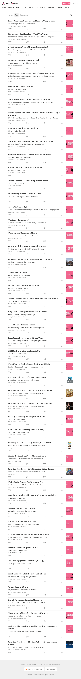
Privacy (39, 664)
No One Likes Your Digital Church (23, 285)
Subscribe (66, 3)
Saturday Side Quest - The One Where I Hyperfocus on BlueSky (32, 643)
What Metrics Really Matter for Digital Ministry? (30, 364)
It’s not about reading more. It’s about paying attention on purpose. (32, 37)
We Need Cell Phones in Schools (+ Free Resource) (31, 73)
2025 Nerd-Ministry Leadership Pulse (25, 351)
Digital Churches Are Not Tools (22, 521)
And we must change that (17, 89)
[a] (69, 379)
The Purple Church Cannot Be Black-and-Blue (29, 99)
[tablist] (18, 15)
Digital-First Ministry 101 (17, 170)
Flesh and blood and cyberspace (19, 157)
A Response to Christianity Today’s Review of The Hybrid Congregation (33, 210)
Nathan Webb (21, 26)
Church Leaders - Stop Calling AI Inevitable (28, 180)
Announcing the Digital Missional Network (23, 196)
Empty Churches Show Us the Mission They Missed (31, 21)
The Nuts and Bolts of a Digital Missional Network (26, 249)
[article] (40, 25)
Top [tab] (16, 15)
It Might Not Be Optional (17, 419)
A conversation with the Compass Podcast (23, 236)
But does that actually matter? (18, 288)
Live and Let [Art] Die (17, 272)
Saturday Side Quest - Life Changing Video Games (31, 469)
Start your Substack (35, 669)
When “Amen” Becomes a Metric (22, 233)
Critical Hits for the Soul (16, 131)
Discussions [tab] (24, 15)
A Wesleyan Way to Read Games (19, 563)
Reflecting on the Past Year (17, 550)
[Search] (71, 15)
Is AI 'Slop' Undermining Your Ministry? (26, 429)
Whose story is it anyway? (17, 498)
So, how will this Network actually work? (27, 246)
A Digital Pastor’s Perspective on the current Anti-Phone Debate (31, 76)
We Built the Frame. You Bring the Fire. (26, 482)
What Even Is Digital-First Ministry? (25, 167)
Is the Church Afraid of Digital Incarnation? (28, 47)
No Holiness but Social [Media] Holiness (22, 577)
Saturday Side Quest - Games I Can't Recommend (30, 403)
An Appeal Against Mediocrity (18, 432)
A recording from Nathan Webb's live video (23, 380)
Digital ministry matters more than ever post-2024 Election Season (32, 102)
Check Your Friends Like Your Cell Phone (27, 574)
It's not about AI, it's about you (19, 301)
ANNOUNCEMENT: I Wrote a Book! (24, 60)
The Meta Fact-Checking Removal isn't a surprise (30, 141)
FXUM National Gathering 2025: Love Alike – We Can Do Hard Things (33, 118)
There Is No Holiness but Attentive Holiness (28, 613)
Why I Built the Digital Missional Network (27, 311)
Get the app (51, 669)
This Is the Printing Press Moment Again (27, 456)
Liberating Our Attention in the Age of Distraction (25, 616)
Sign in (75, 3)
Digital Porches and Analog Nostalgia (25, 600)
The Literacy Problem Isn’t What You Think (28, 34)
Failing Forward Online (19, 587)
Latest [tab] (11, 15)
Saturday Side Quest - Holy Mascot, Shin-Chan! (29, 443)
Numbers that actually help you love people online (26, 367)
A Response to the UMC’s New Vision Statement (25, 631)
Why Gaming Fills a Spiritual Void (24, 128)
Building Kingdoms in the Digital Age (21, 262)
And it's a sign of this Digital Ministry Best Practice (26, 144)
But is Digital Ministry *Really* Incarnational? (29, 154)
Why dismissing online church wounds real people (26, 327)
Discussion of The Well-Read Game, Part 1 (27, 377)
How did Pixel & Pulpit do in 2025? (23, 547)
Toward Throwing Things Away (19, 275)
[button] (3, 7)
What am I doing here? (18, 220)
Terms (45, 664)
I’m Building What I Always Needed (24, 194)
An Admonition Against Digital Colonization (23, 524)
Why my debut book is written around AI (22, 63)
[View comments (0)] (27, 29)
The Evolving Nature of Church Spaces (21, 24)
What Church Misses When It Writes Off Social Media (27, 603)
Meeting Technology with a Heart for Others (28, 534)
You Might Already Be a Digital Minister (26, 416)
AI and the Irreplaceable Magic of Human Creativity (32, 495)
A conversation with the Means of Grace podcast (25, 459)
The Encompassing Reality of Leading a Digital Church (27, 341)
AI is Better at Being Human (20, 86)
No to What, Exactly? (17, 207)
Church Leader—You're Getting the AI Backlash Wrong (33, 298)
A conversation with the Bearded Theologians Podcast (27, 537)
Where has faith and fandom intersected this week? (26, 393)
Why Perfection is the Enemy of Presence (22, 590)
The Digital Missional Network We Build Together (25, 485)
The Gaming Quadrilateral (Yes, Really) (26, 560)
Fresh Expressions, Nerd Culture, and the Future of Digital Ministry (34, 113)
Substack (30, 675)
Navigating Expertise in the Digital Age (22, 511)
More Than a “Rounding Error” (21, 325)
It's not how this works (16, 183)
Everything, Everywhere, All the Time (25, 338)
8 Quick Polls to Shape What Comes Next (22, 354)
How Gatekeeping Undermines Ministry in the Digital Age (28, 50)
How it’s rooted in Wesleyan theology (21, 314)
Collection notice (55, 664)
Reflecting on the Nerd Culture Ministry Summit (30, 259)
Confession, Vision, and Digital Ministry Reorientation (27, 223)
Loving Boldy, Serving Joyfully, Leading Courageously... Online (34, 627)
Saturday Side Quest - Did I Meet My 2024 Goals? (30, 390)
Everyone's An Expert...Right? (21, 508)
